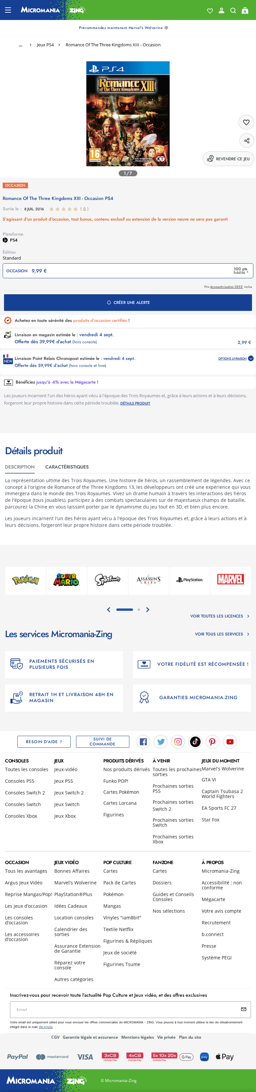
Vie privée (166, 1037)
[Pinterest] (213, 741)
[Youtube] (230, 741)
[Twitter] (161, 741)
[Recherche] (233, 12)
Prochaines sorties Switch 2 (173, 805)
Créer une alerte (132, 303)
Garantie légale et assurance (90, 1037)
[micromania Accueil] (53, 10)
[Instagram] (178, 741)
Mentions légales (137, 1037)
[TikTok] (195, 741)
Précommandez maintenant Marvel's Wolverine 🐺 (124, 27)
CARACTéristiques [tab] (67, 467)
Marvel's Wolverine (223, 768)
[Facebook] (143, 741)
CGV (55, 1037)
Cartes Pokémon (121, 792)
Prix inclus (228, 286)
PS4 (13, 240)
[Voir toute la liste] (210, 11)
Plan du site (190, 1037)
